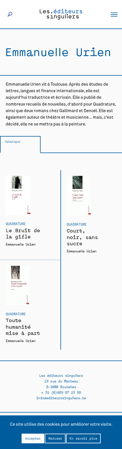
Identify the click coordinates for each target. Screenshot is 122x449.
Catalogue (12, 141)
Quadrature (16, 223)
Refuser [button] (55, 438)
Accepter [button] (33, 438)
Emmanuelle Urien (20, 244)
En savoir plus (83, 438)
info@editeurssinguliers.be (61, 398)
